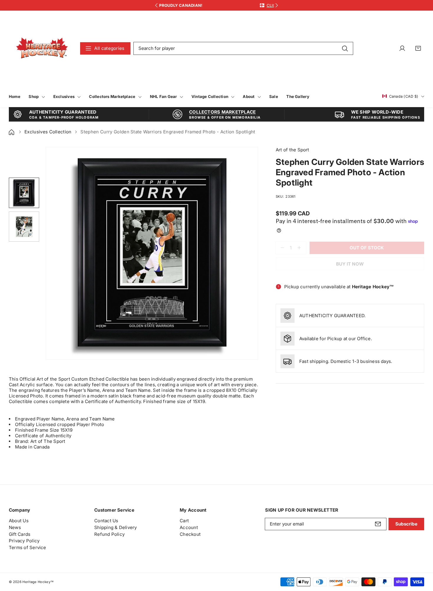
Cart (184, 520)
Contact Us (106, 520)
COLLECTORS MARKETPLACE (222, 112)
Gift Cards (19, 534)
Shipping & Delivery (115, 527)
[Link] (42, 48)
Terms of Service (27, 547)
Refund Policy (109, 534)
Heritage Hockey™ (38, 582)
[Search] (345, 48)
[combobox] (243, 48)
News (15, 527)
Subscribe (406, 524)
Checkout (190, 534)
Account (189, 527)
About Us (19, 520)
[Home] (12, 132)
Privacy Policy (24, 540)
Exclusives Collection (48, 132)
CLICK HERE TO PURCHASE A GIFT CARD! (250, 5)
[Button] (156, 5)
